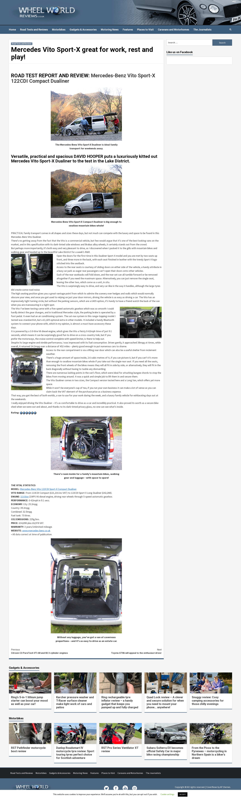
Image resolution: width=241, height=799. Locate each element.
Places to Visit (145, 29)
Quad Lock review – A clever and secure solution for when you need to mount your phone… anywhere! (165, 702)
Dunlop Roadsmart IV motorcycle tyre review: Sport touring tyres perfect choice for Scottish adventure (75, 753)
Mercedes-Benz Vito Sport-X (123, 76)
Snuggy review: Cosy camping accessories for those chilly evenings (208, 701)
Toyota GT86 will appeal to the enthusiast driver (136, 651)
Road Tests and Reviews (34, 29)
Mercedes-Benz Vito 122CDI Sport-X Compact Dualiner (48, 489)
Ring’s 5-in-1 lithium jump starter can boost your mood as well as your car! (29, 701)
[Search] (230, 29)
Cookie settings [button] (167, 794)
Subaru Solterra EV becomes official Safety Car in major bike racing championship (165, 751)
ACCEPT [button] (182, 794)
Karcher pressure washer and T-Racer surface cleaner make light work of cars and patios (75, 702)
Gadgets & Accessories (83, 29)
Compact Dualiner (49, 81)
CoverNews (211, 787)
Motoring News (110, 29)
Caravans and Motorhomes (173, 29)
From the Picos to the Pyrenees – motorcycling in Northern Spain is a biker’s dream (209, 753)
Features (128, 29)
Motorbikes (58, 29)
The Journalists (202, 29)
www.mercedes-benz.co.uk (36, 530)
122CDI (20, 81)
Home (12, 29)
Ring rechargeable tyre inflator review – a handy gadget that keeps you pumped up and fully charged (119, 702)
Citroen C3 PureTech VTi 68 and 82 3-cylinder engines (39, 651)
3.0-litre (25, 496)
